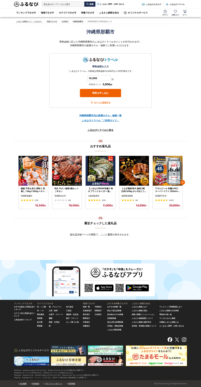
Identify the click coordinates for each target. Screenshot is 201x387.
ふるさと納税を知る (109, 12)
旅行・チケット (72, 318)
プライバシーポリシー (54, 384)
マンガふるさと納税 (167, 318)
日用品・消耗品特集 (115, 326)
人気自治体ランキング (23, 320)
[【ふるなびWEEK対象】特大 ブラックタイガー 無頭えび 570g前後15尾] (100, 171)
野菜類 (39, 326)
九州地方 (65, 21)
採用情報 (71, 384)
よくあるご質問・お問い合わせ (112, 4)
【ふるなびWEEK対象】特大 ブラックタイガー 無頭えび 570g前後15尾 (100, 190)
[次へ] (182, 182)
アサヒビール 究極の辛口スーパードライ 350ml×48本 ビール (167, 190)
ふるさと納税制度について (142, 318)
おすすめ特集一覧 (114, 307)
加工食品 (69, 307)
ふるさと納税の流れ (140, 310)
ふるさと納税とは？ (140, 307)
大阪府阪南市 (93, 196)
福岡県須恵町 (127, 196)
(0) (69, 200)
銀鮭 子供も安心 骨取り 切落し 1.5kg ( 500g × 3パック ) (33, 190)
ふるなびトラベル (177, 4)
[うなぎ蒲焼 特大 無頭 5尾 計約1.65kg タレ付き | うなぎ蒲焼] (134, 171)
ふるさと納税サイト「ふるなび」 (29, 21)
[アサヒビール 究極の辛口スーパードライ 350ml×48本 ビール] (167, 171)
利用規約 (35, 384)
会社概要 (23, 384)
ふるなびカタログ (153, 4)
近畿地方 (86, 326)
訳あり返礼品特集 (114, 310)
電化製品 (40, 314)
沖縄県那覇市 (78, 21)
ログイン (165, 15)
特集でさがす (87, 12)
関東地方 (86, 318)
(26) (104, 200)
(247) (171, 200)
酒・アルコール (55, 307)
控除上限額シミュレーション (143, 314)
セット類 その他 (72, 322)
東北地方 (86, 314)
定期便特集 (111, 318)
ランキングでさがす (26, 12)
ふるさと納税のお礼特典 (169, 310)
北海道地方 (87, 310)
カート (185, 15)
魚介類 (39, 322)
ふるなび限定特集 (114, 330)
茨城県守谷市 (161, 196)
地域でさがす (47, 12)
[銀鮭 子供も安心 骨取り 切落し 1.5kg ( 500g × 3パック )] (33, 171)
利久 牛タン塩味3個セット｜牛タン (66, 190)
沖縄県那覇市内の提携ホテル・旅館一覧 (100, 115)
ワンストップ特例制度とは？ (170, 307)
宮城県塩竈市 (26, 196)
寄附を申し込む (100, 92)
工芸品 (68, 310)
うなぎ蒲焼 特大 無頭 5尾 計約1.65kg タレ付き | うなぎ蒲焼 (133, 190)
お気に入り (175, 15)
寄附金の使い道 (165, 314)
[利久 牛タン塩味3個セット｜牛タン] (67, 171)
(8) (136, 200)
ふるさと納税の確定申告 (141, 322)
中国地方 (98, 307)
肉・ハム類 (41, 307)
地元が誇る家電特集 (115, 322)
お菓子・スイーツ (56, 314)
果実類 (39, 318)
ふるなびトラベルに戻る (100, 130)
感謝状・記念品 (72, 314)
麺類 (50, 318)
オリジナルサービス (138, 12)
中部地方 (86, 322)
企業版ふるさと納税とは (169, 322)
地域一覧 (86, 307)
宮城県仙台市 (60, 196)
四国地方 (98, 310)
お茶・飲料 (53, 310)
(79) (36, 200)
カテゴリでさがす (68, 12)
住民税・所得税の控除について (144, 326)
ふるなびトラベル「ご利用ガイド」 (100, 120)
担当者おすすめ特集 (115, 314)
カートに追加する (102, 102)
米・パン (40, 310)
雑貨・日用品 (54, 322)
